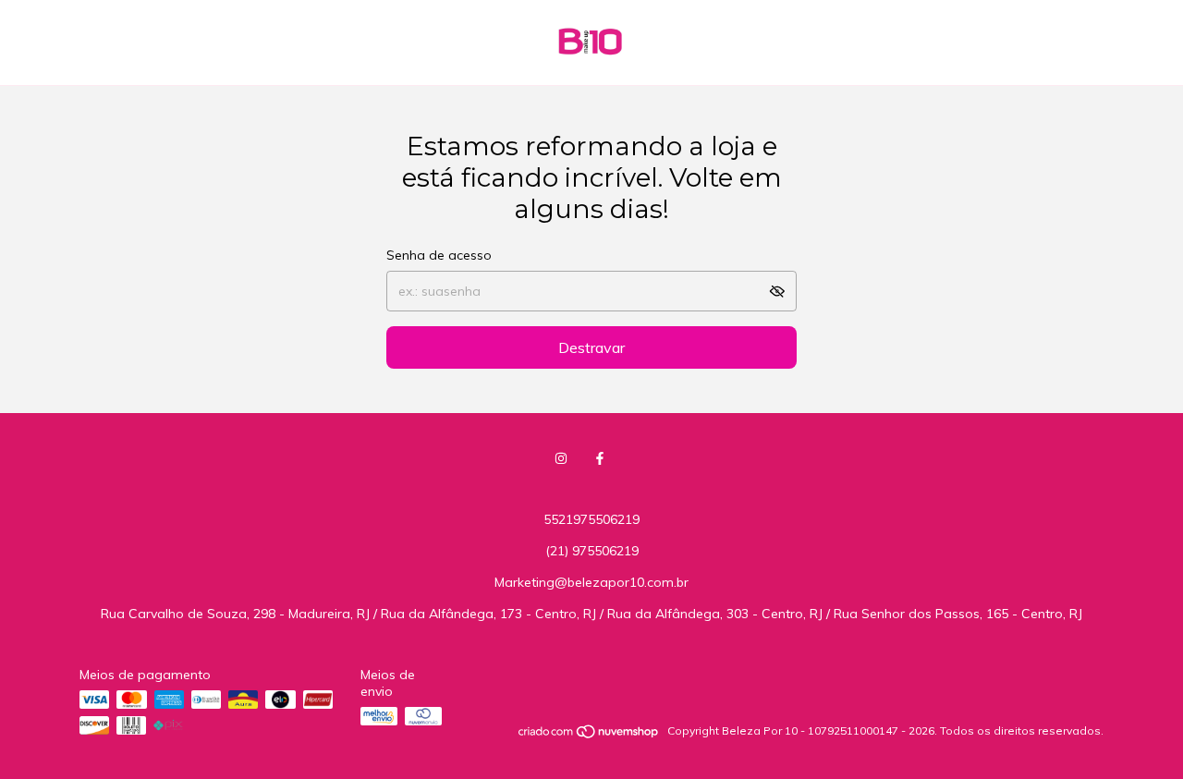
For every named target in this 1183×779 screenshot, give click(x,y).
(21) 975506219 (592, 550)
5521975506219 (591, 519)
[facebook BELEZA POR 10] (599, 458)
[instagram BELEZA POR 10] (561, 458)
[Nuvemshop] (589, 735)
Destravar (591, 347)
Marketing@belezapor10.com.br (591, 582)
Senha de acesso (439, 255)
